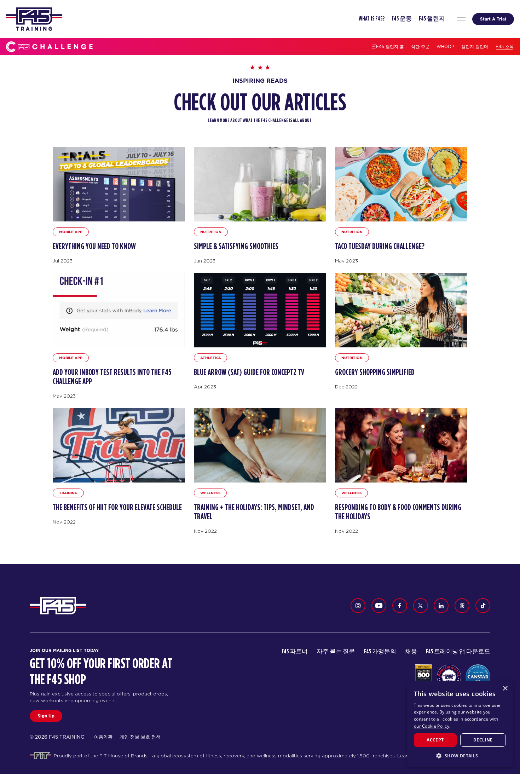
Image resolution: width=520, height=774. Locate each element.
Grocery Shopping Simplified (375, 372)
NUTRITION (210, 231)
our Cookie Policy (431, 726)
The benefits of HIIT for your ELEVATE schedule (117, 507)
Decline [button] (483, 740)
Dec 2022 (346, 386)
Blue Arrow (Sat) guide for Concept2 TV (249, 372)
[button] (460, 755)
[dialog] (460, 724)
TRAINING (68, 492)
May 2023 (346, 260)
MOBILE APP (70, 231)
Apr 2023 (205, 386)
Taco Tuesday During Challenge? (379, 246)
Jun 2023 (204, 260)
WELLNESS (210, 492)
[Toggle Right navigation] (461, 19)
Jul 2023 (63, 260)
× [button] (505, 688)
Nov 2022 (64, 521)
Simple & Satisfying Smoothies (236, 246)
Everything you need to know (94, 246)
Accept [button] (435, 740)
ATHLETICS (210, 357)
